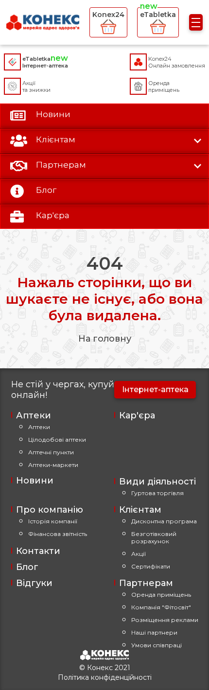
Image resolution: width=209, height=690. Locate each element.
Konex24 (108, 14)
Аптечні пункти (51, 452)
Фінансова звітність (57, 533)
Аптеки (39, 427)
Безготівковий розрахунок (153, 537)
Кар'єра (137, 415)
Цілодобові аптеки (57, 439)
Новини (34, 480)
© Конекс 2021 (104, 667)
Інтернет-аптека (155, 389)
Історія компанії (52, 521)
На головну (104, 338)
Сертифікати (150, 566)
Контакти (38, 551)
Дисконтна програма (164, 521)
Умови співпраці (156, 645)
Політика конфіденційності (105, 677)
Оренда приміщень (161, 594)
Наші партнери (154, 632)
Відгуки (34, 583)
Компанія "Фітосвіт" (161, 607)
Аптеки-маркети (53, 464)
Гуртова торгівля (157, 493)
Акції (138, 553)
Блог (27, 567)
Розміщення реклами (164, 619)
